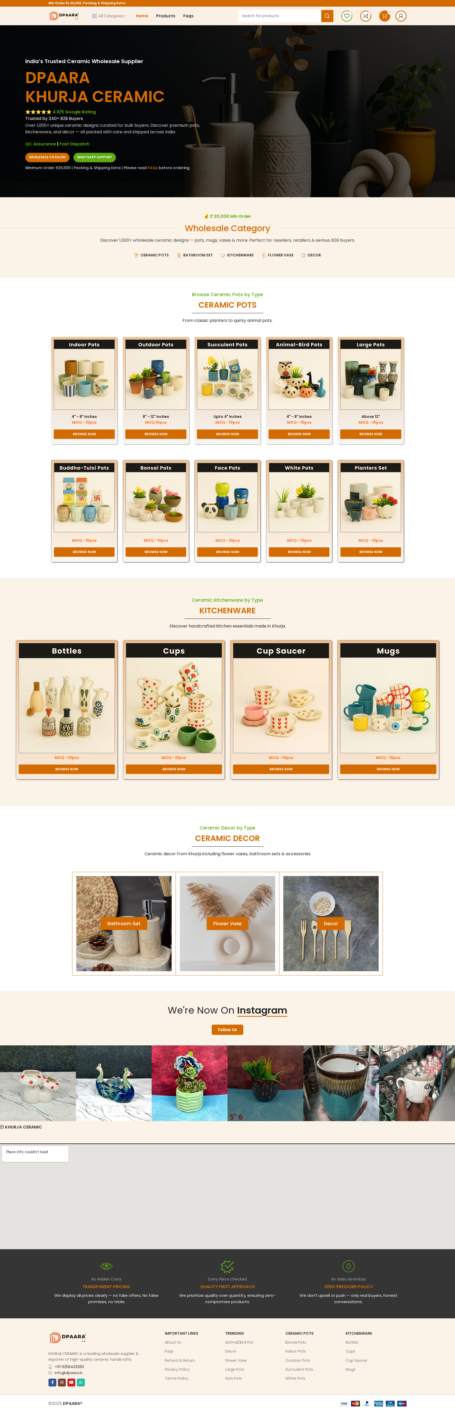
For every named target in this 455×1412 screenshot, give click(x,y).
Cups (350, 1351)
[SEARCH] (327, 16)
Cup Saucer (356, 1360)
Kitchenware (359, 1333)
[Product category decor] (331, 923)
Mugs (350, 1369)
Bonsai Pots (295, 1342)
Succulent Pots (299, 1369)
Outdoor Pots (297, 1360)
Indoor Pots (295, 1351)
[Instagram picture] (38, 1083)
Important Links (181, 1333)
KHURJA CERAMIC (23, 1127)
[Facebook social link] (52, 1382)
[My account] (401, 16)
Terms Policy (176, 1378)
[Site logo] (64, 16)
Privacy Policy (177, 1369)
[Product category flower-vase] (227, 923)
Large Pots (234, 1369)
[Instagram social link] (62, 1382)
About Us (173, 1342)
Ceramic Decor (227, 838)
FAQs (153, 167)
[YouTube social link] (71, 1382)
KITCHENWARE (227, 610)
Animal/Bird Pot (239, 1342)
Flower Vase (236, 1360)
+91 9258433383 (69, 1366)
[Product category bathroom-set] (124, 923)
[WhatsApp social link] (81, 1382)
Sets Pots (233, 1378)
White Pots (295, 1378)
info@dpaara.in (69, 1372)
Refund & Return (180, 1360)
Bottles (352, 1342)
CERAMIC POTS (228, 305)
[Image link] (84, 374)
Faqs (169, 1351)
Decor (230, 1351)
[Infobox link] (227, 1282)
